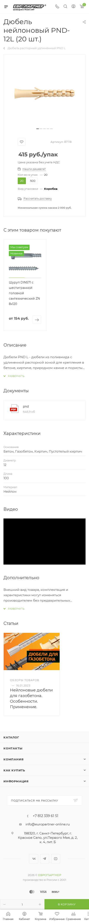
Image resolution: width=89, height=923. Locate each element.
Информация (16, 781)
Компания (13, 759)
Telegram (44, 858)
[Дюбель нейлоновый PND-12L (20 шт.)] (44, 93)
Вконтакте (33, 858)
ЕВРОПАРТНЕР (49, 875)
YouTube (55, 858)
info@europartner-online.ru (47, 824)
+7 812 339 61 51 (45, 816)
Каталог (11, 737)
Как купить (14, 770)
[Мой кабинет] (73, 7)
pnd (26, 406)
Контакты (12, 748)
